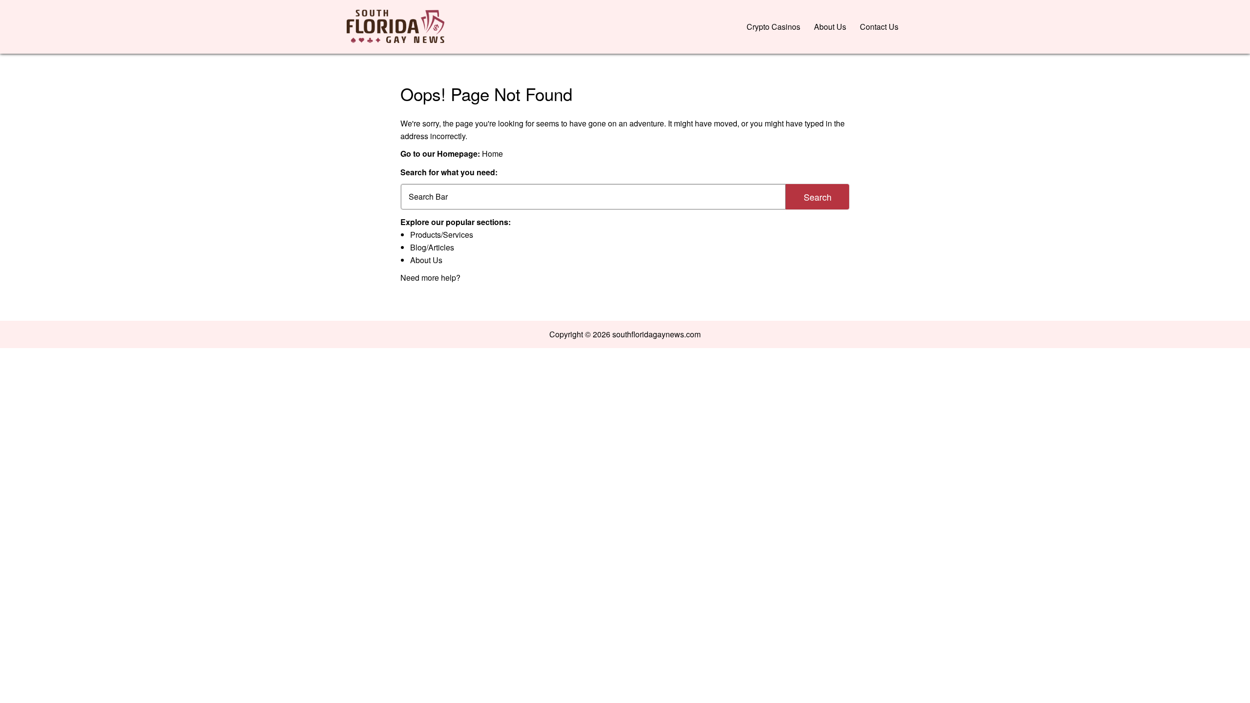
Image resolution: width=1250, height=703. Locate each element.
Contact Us (879, 26)
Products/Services (441, 234)
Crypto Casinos (773, 26)
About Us (830, 26)
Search (818, 196)
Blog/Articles (432, 247)
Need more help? (430, 277)
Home (492, 153)
